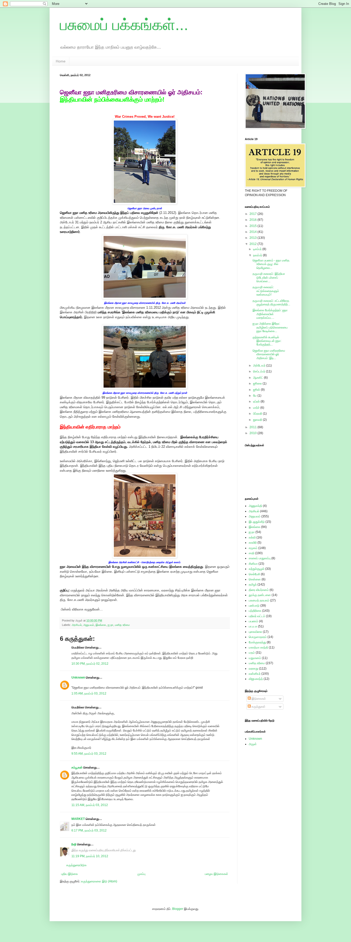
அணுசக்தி (255, 506)
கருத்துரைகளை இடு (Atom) (99, 881)
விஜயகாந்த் (256, 679)
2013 (253, 238)
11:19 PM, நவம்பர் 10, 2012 (89, 856)
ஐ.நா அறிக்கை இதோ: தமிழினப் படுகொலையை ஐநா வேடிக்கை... (270, 327)
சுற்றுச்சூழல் (256, 569)
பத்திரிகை (255, 610)
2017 (253, 214)
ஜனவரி (258, 420)
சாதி (251, 553)
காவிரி (253, 542)
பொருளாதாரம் (258, 637)
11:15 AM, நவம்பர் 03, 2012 (89, 805)
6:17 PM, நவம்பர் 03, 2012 (89, 830)
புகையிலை (255, 632)
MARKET (78, 819)
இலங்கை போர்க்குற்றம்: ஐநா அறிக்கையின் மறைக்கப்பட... (270, 313)
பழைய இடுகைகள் (216, 874)
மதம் (252, 652)
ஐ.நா (110, 624)
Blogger (177, 909)
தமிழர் (253, 584)
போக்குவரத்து (257, 642)
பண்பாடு (254, 605)
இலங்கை (101, 624)
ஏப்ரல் (257, 401)
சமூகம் (253, 548)
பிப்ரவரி (258, 413)
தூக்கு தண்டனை (260, 595)
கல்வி (252, 537)
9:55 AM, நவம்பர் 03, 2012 (88, 753)
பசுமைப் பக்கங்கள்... (124, 24)
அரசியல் (77, 624)
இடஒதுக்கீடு (257, 522)
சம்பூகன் (76, 767)
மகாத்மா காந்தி (258, 647)
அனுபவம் (88, 624)
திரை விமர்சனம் (259, 590)
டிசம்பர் (257, 249)
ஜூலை (258, 383)
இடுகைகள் (258, 698)
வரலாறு (253, 668)
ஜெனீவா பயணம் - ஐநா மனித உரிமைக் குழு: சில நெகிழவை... (271, 264)
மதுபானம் (255, 658)
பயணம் (253, 621)
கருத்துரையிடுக (76, 865)
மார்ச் (256, 407)
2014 (253, 232)
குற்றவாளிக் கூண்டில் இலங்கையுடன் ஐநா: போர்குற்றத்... (267, 340)
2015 (253, 226)
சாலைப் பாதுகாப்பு (260, 558)
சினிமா (253, 563)
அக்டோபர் (259, 365)
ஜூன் (257, 389)
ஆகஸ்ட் (258, 377)
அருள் (253, 744)
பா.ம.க (253, 626)
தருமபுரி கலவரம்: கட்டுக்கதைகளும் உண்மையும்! (266, 290)
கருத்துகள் (258, 706)
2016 (253, 220)
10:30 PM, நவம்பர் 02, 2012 (89, 663)
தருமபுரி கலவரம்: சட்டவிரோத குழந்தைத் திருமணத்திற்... (271, 302)
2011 (253, 427)
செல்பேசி (254, 574)
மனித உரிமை (122, 624)
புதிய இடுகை (69, 874)
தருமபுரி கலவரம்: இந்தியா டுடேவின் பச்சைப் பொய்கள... (269, 277)
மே (255, 395)
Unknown (78, 677)
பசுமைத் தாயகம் (259, 600)
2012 (253, 244)
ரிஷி (73, 844)
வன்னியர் (255, 673)
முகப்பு (141, 874)
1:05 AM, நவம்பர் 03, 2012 (88, 693)
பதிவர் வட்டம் (257, 616)
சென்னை (255, 579)
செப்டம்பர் (259, 371)
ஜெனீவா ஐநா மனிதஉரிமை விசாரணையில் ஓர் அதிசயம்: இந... (269, 354)
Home (61, 61)
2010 (253, 433)
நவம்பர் (258, 255)
